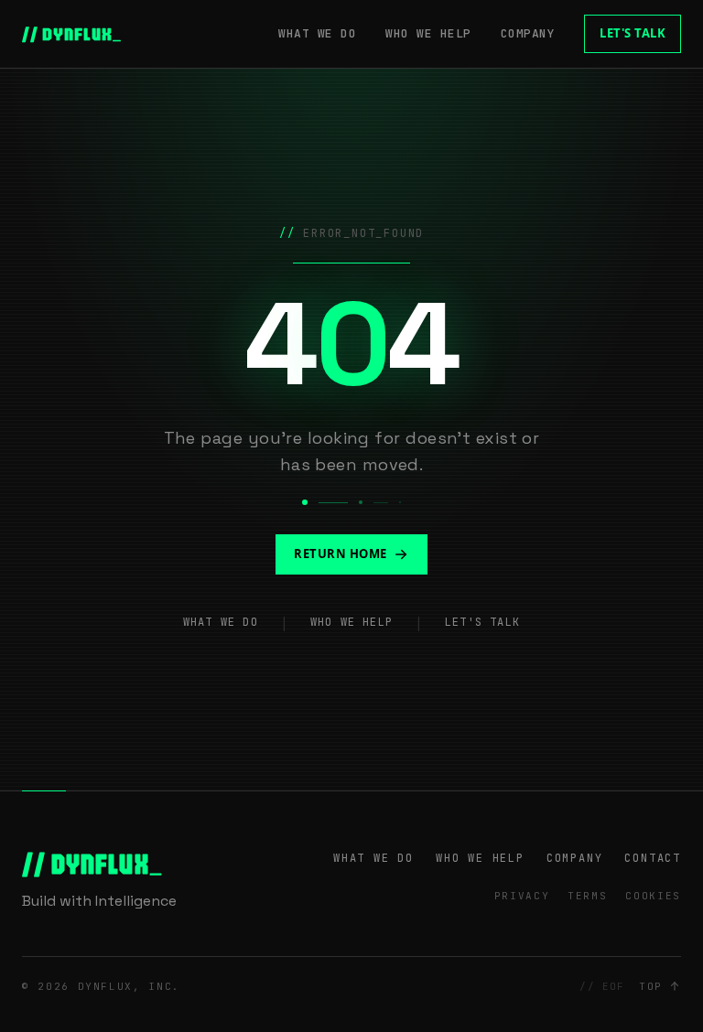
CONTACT (652, 858)
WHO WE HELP (428, 33)
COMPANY (528, 33)
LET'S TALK (632, 33)
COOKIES (653, 895)
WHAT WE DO (317, 33)
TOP (651, 986)
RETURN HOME (340, 553)
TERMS (587, 895)
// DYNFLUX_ (72, 34)
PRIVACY (522, 895)
